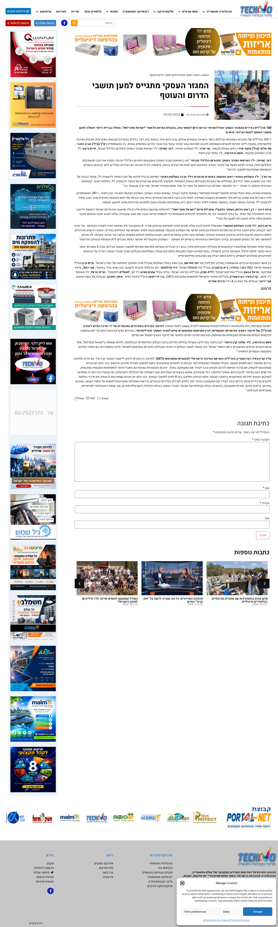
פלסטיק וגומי (93, 11)
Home (205, 75)
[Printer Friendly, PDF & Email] (91, 398)
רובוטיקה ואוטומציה (136, 11)
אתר (267, 518)
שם (266, 488)
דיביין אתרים (36, 923)
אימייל (264, 503)
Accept (257, 912)
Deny (226, 912)
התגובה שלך (260, 439)
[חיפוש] (74, 23)
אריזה (75, 11)
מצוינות (61, 11)
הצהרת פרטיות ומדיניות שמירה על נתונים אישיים (226, 920)
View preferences (195, 912)
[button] (182, 883)
